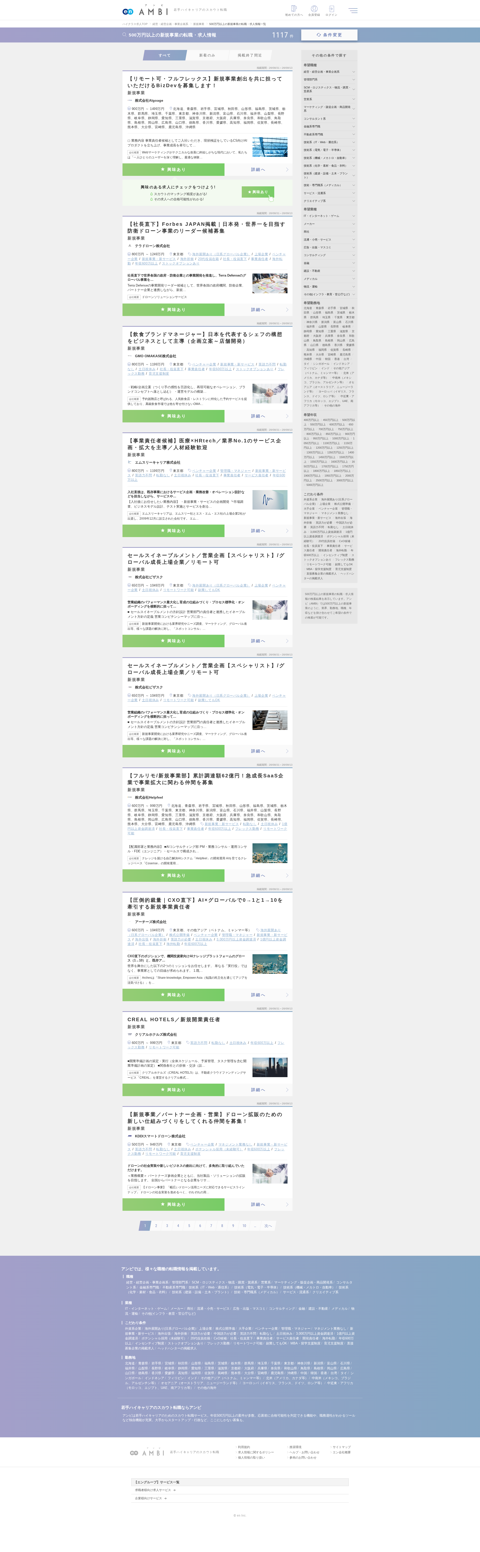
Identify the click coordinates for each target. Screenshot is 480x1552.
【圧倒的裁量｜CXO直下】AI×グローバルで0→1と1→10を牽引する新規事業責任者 (205, 903)
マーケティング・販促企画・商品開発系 (303, 1282)
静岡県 (308, 331)
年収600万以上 (146, 263)
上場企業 (261, 254)
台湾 (346, 358)
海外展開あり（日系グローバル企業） (221, 254)
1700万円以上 (330, 466)
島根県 (329, 340)
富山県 (337, 321)
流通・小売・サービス (317, 239)
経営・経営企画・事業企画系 (322, 71)
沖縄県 (308, 358)
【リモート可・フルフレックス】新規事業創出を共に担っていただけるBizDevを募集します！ (205, 82)
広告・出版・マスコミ (317, 247)
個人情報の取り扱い (251, 1457)
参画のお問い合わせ (303, 1457)
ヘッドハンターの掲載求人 (177, 1348)
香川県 (338, 344)
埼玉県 (326, 317)
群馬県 (314, 317)
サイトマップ (342, 1447)
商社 (306, 231)
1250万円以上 (345, 447)
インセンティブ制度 (335, 555)
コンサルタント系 (315, 118)
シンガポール (321, 363)
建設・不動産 (312, 270)
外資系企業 (311, 499)
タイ (306, 363)
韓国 (327, 358)
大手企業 (309, 508)
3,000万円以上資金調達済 (236, 939)
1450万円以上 (327, 457)
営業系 (308, 99)
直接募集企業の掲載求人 (321, 573)
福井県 (310, 326)
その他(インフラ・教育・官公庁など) (327, 294)
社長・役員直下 (235, 259)
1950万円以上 (333, 475)
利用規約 (244, 1447)
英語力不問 (267, 364)
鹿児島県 (345, 354)
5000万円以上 (315, 484)
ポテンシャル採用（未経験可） (219, 1149)
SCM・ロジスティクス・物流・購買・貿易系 (225, 1282)
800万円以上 (314, 433)
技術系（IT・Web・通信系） (321, 142)
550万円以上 (318, 424)
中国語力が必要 (225, 1333)
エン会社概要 (342, 1452)
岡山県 (341, 340)
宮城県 (344, 308)
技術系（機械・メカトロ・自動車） (326, 157)
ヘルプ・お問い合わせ (305, 1452)
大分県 (320, 354)
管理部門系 (311, 79)
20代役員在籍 (208, 259)
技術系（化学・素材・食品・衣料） (326, 165)
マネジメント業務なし (235, 1144)
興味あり (176, 169)
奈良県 (341, 335)
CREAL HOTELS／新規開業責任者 (174, 1019)
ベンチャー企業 (204, 364)
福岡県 (322, 349)
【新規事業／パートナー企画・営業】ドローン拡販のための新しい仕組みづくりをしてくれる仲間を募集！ (205, 1118)
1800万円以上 (321, 470)
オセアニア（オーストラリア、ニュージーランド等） (329, 387)
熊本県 (308, 354)
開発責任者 (325, 550)
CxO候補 (344, 541)
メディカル (311, 278)
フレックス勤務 (247, 829)
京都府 (236, 1368)
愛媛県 (350, 344)
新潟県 (325, 321)
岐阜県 (346, 326)
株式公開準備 (179, 935)
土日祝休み (147, 369)
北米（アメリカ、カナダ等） (287, 1378)
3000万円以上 (345, 480)
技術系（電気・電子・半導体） (323, 149)
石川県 (349, 321)
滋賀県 (344, 331)
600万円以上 (337, 424)
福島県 (329, 312)
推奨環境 (296, 1447)
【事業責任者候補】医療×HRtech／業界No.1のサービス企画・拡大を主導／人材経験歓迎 (205, 444)
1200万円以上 (324, 447)
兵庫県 (329, 335)
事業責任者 (259, 259)
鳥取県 (317, 340)
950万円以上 (320, 438)
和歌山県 (290, 1368)
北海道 (308, 308)
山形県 (317, 312)
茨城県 (341, 312)
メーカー (309, 223)
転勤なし (163, 475)
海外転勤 (173, 944)
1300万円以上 (315, 452)
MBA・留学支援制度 (319, 569)
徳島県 (326, 344)
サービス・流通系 (315, 193)
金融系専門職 (312, 126)
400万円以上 (311, 419)
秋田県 (183, 1363)
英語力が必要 (181, 939)
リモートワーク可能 (178, 590)
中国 (318, 358)
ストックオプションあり (181, 263)
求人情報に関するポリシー (256, 1452)
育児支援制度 (159, 373)
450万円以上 (330, 419)
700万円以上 (326, 429)
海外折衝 (187, 259)
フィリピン (311, 368)
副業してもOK (209, 590)
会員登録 (314, 14)
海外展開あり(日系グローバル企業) (170, 1328)
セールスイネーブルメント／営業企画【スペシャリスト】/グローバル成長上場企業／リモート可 (206, 559)
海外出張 (142, 939)
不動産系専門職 (313, 134)
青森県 (320, 308)
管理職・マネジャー (235, 471)
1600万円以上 (339, 461)
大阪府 (317, 335)
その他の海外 (332, 405)
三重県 (332, 331)
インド (325, 368)
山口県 (314, 344)
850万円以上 (333, 433)
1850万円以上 (342, 470)
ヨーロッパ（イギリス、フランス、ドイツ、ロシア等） (283, 1383)
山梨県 (322, 326)
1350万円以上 (335, 452)
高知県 (310, 349)
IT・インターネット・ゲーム (321, 215)
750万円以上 (345, 429)
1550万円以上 (318, 461)
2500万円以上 (324, 480)
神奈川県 (312, 321)
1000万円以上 (340, 438)
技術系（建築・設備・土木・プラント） (201, 1292)
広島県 (345, 1368)
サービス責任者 (257, 475)
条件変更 (332, 35)
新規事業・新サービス (159, 259)
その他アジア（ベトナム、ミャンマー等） (231, 1378)
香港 (337, 358)
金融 (306, 263)
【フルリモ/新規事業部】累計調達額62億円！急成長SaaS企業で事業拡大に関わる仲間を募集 (206, 779)
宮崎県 (332, 354)
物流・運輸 (311, 286)
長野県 (334, 326)
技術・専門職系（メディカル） (323, 185)
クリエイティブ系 (315, 200)
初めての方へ (294, 14)
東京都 (350, 317)
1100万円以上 (331, 443)
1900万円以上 (312, 475)
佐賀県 (334, 349)
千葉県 (338, 317)
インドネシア (341, 363)
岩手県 (332, 308)
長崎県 (346, 349)
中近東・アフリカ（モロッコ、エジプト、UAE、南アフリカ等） (329, 401)
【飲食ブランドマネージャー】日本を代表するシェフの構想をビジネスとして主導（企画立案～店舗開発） (205, 337)
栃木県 (236, 1363)
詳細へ (258, 169)
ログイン (332, 14)
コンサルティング (315, 255)
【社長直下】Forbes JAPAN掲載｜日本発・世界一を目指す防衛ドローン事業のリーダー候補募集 (207, 227)
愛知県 (320, 331)
